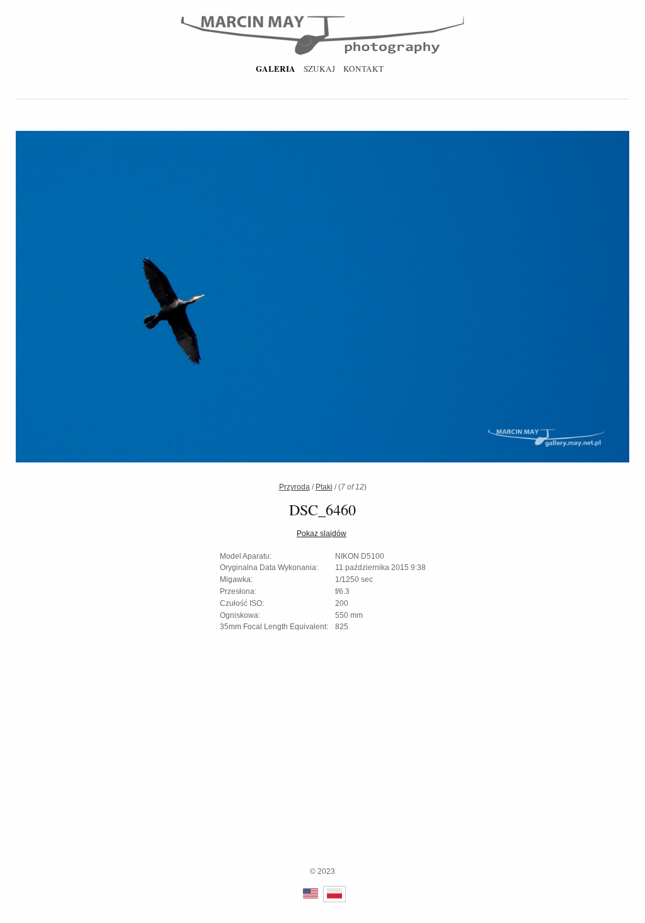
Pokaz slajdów (321, 533)
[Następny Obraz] (469, 298)
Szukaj (319, 68)
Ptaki (324, 487)
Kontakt (363, 68)
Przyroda (294, 487)
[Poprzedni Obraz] (175, 298)
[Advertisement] (322, 778)
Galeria (275, 68)
